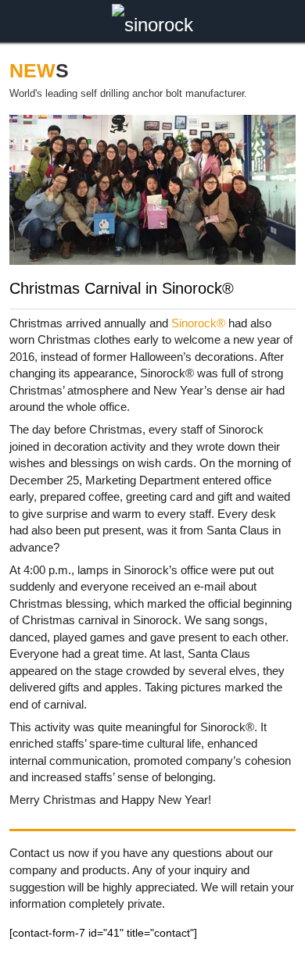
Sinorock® (198, 323)
